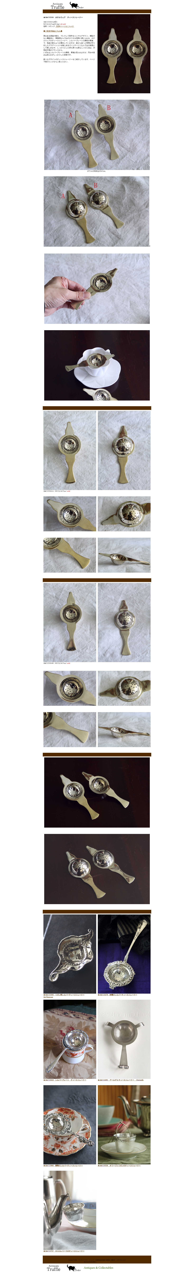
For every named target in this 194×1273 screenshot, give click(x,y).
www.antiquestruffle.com (103, 1262)
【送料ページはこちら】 (64, 26)
